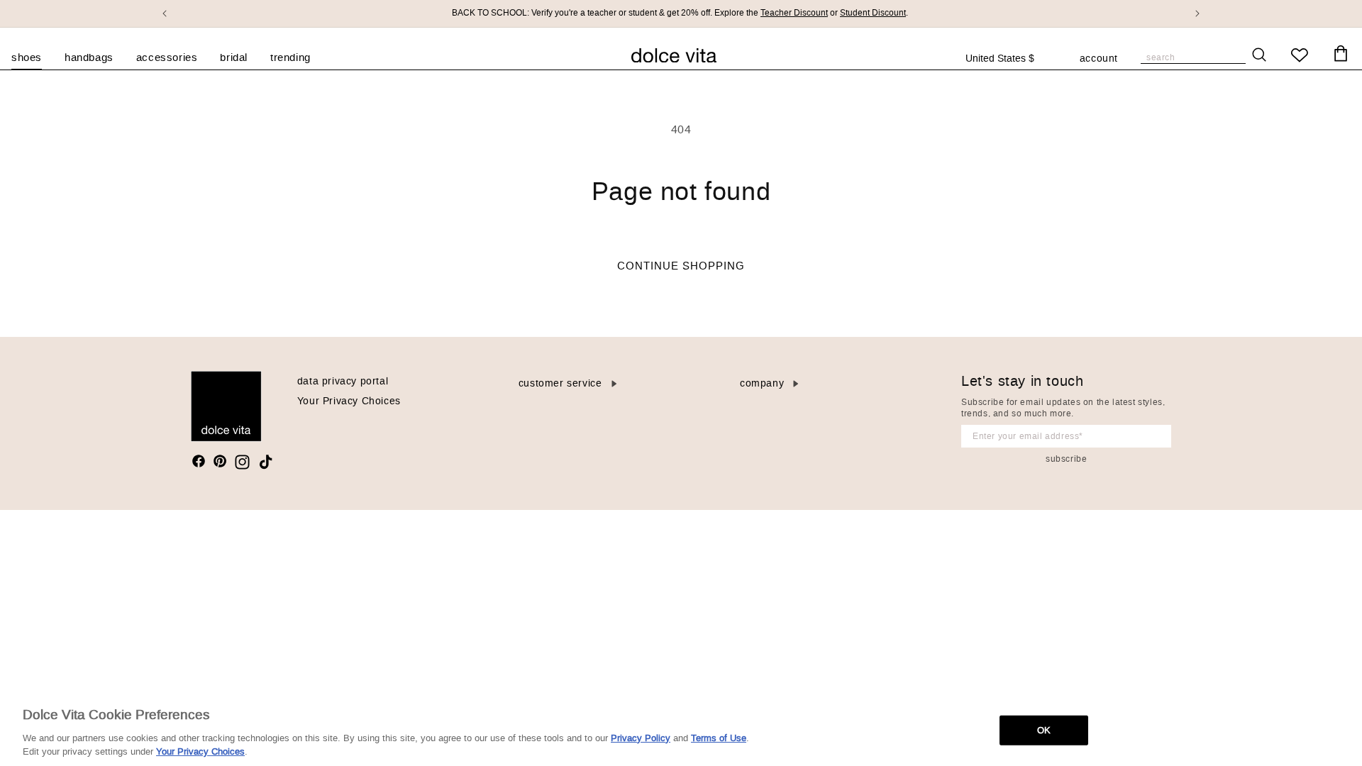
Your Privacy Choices (349, 401)
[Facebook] (198, 461)
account (1099, 59)
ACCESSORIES (167, 57)
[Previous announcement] (164, 13)
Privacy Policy (640, 738)
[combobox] (1007, 59)
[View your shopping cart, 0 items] (1341, 54)
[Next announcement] (1197, 13)
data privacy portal (342, 381)
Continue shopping (681, 266)
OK (1044, 730)
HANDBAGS (89, 57)
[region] (681, 729)
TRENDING (290, 57)
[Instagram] (242, 462)
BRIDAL (234, 57)
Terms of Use (718, 738)
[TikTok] (266, 462)
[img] (198, 461)
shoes (26, 57)
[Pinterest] (220, 461)
